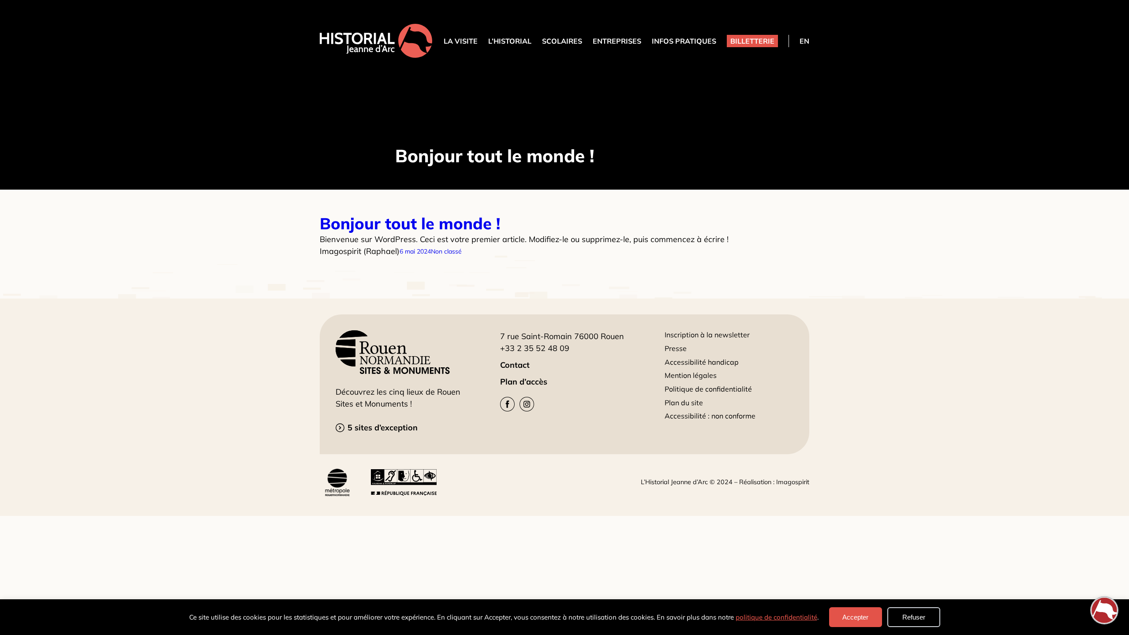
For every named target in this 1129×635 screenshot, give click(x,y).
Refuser (913, 617)
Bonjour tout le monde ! (410, 223)
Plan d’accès (523, 382)
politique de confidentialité (776, 617)
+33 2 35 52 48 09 (534, 348)
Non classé (446, 251)
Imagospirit (792, 482)
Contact (515, 365)
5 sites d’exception (383, 427)
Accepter (855, 617)
